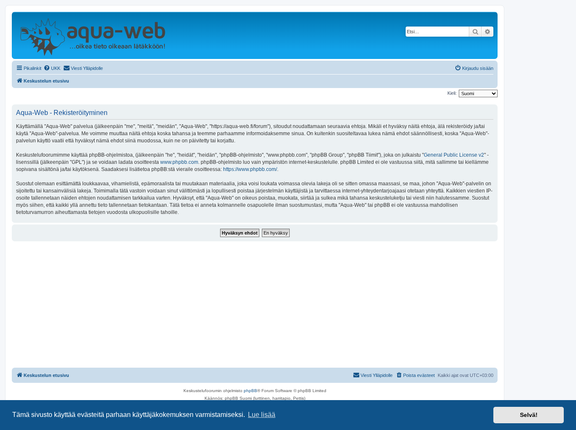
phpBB (250, 390)
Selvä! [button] (529, 414)
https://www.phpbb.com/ (250, 169)
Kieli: (452, 93)
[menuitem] (51, 68)
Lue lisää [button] (261, 414)
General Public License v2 (454, 155)
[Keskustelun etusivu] (92, 35)
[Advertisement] (255, 304)
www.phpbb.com (179, 162)
